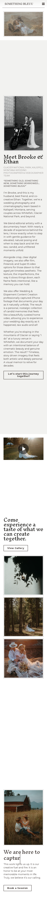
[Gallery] (23, 617)
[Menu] (43, 4)
